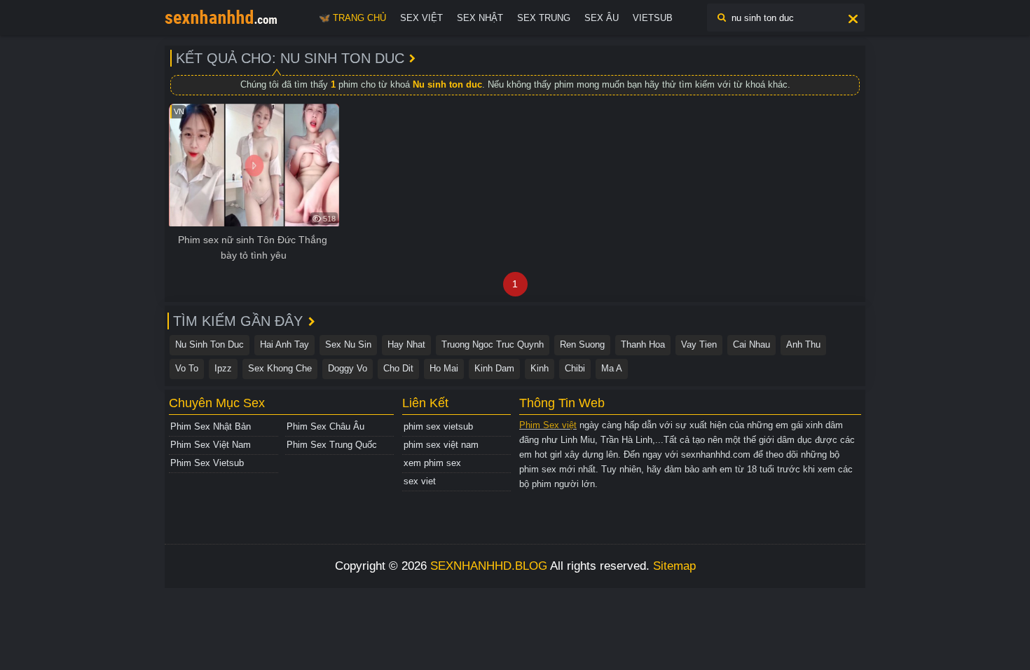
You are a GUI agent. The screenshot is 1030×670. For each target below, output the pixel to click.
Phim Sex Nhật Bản (210, 426)
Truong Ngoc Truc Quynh (492, 344)
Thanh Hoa (643, 344)
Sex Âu (601, 18)
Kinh (539, 368)
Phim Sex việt (548, 425)
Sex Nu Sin (348, 344)
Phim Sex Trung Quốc (332, 444)
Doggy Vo (347, 368)
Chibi (575, 368)
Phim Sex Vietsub (207, 463)
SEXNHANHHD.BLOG (488, 566)
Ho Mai (444, 368)
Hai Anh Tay (284, 344)
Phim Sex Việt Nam (210, 444)
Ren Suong (582, 344)
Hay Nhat (406, 344)
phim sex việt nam (441, 444)
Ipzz (223, 368)
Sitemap (674, 566)
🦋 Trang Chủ (352, 18)
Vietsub (653, 18)
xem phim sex (432, 463)
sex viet (420, 481)
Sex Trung (543, 18)
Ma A (611, 368)
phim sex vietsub (438, 426)
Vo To (186, 368)
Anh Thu (803, 344)
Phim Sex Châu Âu (325, 426)
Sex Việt (421, 18)
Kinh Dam (494, 368)
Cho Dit (398, 368)
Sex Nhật (480, 18)
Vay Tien (699, 344)
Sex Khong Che (280, 368)
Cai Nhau (751, 344)
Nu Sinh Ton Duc (209, 344)
